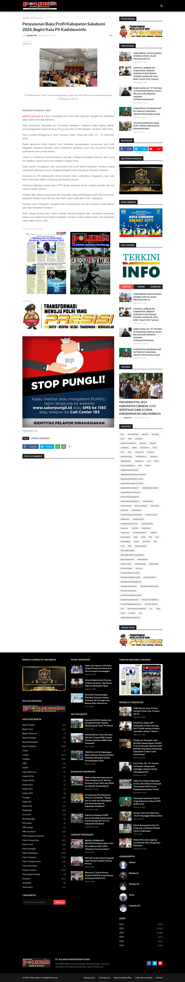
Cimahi (152, 443)
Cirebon (124, 448)
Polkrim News (35, 978)
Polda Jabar (126, 568)
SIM (122, 609)
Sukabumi (44, 878)
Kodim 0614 (44, 785)
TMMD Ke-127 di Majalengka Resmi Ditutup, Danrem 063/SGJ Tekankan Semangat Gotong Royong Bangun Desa (99, 756)
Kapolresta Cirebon (130, 501)
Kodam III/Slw (44, 776)
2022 (141, 928)
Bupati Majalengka (44, 742)
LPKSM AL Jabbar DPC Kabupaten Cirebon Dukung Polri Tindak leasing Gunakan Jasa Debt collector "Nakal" (146, 73)
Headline (139, 452)
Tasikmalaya (44, 887)
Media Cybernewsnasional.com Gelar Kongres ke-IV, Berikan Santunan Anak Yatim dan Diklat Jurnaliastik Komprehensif (99, 781)
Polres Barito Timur (130, 573)
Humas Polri (126, 457)
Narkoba (146, 528)
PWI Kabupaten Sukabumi (132, 555)
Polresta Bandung (129, 600)
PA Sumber (125, 537)
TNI (150, 609)
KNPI (156, 461)
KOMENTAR (155, 287)
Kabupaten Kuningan (130, 492)
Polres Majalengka (149, 586)
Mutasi (135, 528)
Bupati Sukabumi (128, 443)
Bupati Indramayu (44, 733)
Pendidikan (140, 564)
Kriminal (155, 506)
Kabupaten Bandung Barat (133, 474)
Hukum (150, 452)
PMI (157, 537)
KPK (139, 465)
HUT (130, 452)
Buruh (143, 443)
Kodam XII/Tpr (44, 780)
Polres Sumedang (44, 866)
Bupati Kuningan (44, 738)
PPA (155, 541)
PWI (129, 546)
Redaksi (159, 978)
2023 (141, 933)
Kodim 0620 (126, 506)
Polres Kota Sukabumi (131, 582)
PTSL (122, 546)
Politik (139, 568)
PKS (150, 537)
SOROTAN (126, 287)
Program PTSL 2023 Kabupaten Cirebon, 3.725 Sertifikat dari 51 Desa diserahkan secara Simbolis (140, 407)
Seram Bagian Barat (136, 609)
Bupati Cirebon (44, 725)
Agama (145, 434)
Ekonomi (144, 448)
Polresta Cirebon (150, 600)
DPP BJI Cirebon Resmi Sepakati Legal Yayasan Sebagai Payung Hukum (99, 861)
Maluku (124, 528)
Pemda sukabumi (37, 18)
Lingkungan (151, 515)
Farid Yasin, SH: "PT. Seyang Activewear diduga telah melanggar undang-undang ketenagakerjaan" (147, 94)
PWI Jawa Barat (128, 550)
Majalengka (147, 524)
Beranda (25, 18)
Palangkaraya (127, 559)
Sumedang (44, 883)
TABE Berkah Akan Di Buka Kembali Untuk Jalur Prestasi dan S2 (147, 56)
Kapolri (44, 767)
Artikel (155, 434)
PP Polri (146, 541)
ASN (122, 434)
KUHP (147, 465)
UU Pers (131, 613)
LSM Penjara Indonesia (131, 515)
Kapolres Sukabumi (130, 497)
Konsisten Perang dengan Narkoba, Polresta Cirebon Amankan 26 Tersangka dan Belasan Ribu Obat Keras (97, 698)
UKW (158, 609)
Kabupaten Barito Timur (132, 479)
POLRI (136, 541)
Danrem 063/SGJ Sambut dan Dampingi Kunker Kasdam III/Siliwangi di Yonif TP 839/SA (99, 723)
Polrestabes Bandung (131, 604)
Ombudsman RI (140, 533)
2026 (141, 945)
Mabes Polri (138, 519)
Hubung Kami (89, 978)
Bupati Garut (44, 729)
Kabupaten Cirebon (130, 488)
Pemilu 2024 (126, 564)
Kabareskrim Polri (129, 470)
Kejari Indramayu (44, 772)
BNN (122, 439)
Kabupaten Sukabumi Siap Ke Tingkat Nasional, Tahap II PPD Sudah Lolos (147, 111)
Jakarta (153, 457)
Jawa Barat (126, 461)
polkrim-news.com (31, 116)
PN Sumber (125, 541)
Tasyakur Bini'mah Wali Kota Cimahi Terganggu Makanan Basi (146, 126)
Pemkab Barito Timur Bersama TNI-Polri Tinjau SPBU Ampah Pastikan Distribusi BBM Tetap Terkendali (98, 738)
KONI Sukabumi (128, 465)
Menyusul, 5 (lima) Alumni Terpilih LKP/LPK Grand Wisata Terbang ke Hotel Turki (99, 875)
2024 (141, 937)
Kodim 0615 (44, 789)
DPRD (134, 448)
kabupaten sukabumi (130, 617)
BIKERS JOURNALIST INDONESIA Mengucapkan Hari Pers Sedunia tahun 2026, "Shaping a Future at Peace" (99, 844)
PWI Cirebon (140, 546)
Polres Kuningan (129, 586)
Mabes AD (125, 519)
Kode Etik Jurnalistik (143, 978)
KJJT (149, 461)
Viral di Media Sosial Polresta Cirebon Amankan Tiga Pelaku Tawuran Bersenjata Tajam (98, 683)
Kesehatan (148, 501)
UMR (123, 613)
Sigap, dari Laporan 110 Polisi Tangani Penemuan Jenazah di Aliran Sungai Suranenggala (98, 668)
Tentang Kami (104, 978)
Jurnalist (139, 461)
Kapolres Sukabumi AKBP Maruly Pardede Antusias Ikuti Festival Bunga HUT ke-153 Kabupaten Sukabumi (98, 819)
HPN (122, 452)
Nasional (125, 533)
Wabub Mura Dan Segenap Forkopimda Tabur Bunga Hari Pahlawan (146, 842)
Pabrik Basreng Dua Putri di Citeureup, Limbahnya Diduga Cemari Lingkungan (146, 828)
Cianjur (44, 750)
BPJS (130, 439)
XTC (140, 613)
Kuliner (124, 510)
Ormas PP (44, 814)
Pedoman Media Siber (123, 978)
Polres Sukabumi (128, 591)
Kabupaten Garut (150, 488)
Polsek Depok (151, 604)
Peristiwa (153, 564)
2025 (141, 941)
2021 (141, 924)
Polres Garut (150, 577)
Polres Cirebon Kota (130, 577)
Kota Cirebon (141, 506)
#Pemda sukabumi (40, 438)
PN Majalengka (44, 819)
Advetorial (133, 434)
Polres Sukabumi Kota (131, 595)
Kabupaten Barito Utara (132, 483)
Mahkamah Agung (129, 524)
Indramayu (141, 457)
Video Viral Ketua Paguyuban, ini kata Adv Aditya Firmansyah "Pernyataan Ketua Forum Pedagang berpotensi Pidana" (147, 784)
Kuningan (136, 510)
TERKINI (141, 287)
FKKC (155, 448)
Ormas (153, 533)
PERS (136, 537)
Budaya (138, 439)
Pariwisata (143, 559)
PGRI (143, 537)
